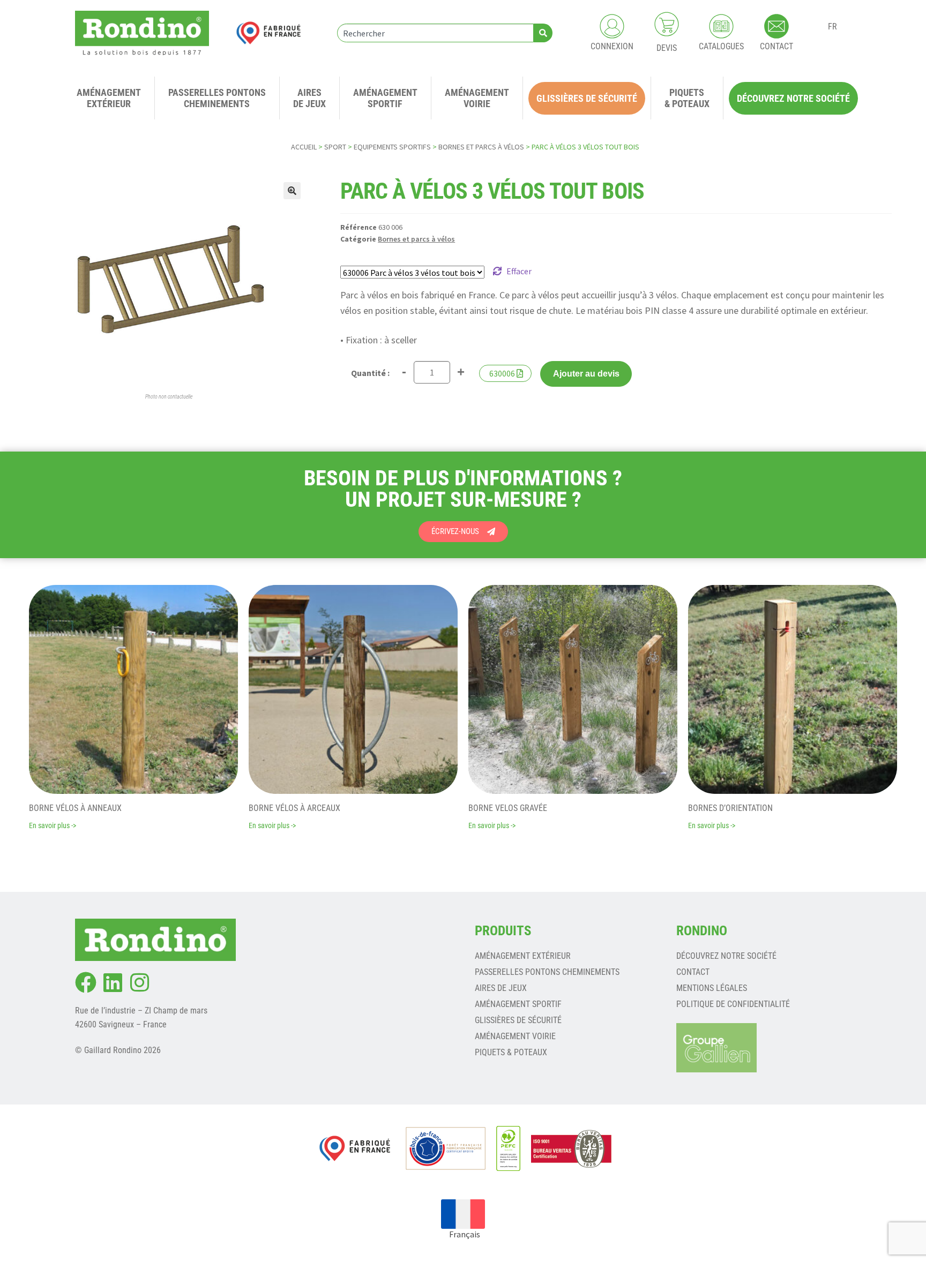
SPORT (335, 147)
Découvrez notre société (726, 956)
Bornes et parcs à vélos (481, 147)
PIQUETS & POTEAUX (511, 1052)
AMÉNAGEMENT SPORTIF (518, 1004)
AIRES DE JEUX (501, 988)
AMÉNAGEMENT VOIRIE (515, 1036)
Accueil (304, 147)
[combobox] (435, 33)
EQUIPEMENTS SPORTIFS (392, 147)
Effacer (519, 271)
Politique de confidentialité (733, 1004)
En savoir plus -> (52, 825)
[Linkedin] (112, 982)
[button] (292, 190)
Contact (693, 972)
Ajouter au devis (586, 373)
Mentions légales (711, 988)
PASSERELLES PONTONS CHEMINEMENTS (547, 972)
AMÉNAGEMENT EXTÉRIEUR (523, 956)
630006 (502, 373)
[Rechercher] (543, 33)
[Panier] (666, 24)
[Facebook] (85, 982)
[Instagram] (139, 982)
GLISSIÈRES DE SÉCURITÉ (518, 1020)
